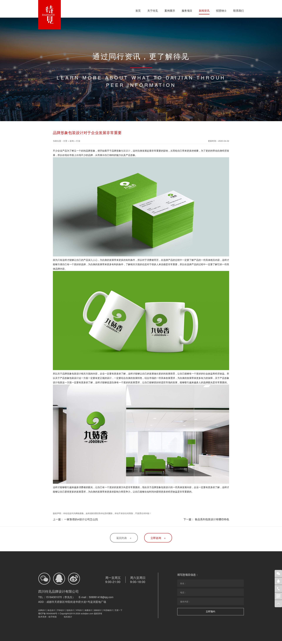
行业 (78, 140)
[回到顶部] (278, 603)
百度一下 (118, 610)
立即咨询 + (158, 538)
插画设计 (98, 610)
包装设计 (125, 150)
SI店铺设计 (108, 610)
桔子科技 (52, 616)
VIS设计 (79, 610)
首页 (138, 10)
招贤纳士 (221, 10)
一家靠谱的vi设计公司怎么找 (81, 519)
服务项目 (187, 10)
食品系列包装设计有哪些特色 (212, 519)
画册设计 (88, 610)
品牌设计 (42, 610)
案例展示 (169, 10)
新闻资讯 (204, 10)
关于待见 (152, 10)
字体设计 (61, 610)
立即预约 (210, 611)
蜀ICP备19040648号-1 (48, 613)
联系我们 (238, 10)
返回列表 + (123, 538)
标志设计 (51, 610)
